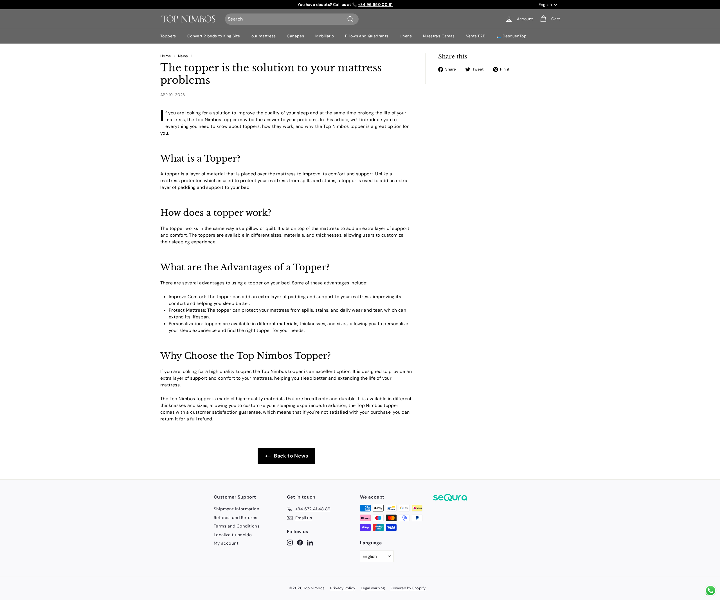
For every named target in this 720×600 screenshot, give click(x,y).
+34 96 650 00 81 (375, 4)
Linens (406, 36)
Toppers (168, 36)
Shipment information (236, 509)
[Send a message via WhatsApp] (710, 590)
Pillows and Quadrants (366, 36)
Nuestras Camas (439, 36)
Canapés (295, 36)
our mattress (263, 36)
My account (226, 543)
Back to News (290, 455)
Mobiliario (324, 36)
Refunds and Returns (236, 517)
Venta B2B (475, 36)
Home (165, 56)
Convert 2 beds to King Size (213, 36)
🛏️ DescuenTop (511, 36)
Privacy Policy (342, 588)
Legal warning (373, 588)
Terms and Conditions (237, 526)
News (183, 56)
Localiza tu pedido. (233, 535)
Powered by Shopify (408, 588)
